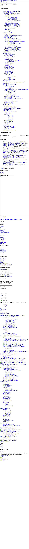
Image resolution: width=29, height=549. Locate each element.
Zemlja (6, 123)
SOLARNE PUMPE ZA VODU (10, 84)
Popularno (2, 231)
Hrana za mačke (11, 42)
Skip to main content (12, 0)
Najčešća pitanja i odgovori (6, 264)
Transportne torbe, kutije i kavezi (12, 49)
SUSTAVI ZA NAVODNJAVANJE (10, 101)
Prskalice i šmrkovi (9, 103)
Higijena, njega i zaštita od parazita (12, 40)
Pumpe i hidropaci (9, 72)
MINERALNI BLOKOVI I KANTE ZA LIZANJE (16, 89)
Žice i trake (7, 29)
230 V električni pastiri (13, 18)
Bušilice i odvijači (9, 59)
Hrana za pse (11, 44)
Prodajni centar (3, 258)
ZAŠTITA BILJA (6, 125)
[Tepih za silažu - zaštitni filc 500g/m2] (11, 144)
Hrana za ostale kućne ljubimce (14, 43)
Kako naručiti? (3, 238)
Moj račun (2, 248)
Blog (1, 227)
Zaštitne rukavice (9, 122)
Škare (9, 77)
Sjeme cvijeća (11, 115)
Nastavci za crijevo (9, 102)
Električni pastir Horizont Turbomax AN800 (19, 148)
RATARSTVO (6, 83)
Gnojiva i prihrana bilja (10, 127)
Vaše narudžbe (3, 251)
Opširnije (4, 455)
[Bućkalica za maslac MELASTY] (10, 151)
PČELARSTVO (6, 80)
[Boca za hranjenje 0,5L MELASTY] (11, 160)
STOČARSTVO (6, 85)
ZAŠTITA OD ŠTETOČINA (9, 129)
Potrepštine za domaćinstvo (11, 107)
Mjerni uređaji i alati (9, 67)
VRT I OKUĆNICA (7, 110)
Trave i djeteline (8, 120)
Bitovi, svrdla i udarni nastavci (14, 60)
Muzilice (10, 92)
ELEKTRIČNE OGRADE (8, 12)
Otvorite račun (3, 451)
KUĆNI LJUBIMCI (7, 37)
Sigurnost (2, 241)
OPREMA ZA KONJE (10, 95)
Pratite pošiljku (3, 250)
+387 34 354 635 (5, 275)
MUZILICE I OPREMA (10, 90)
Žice (9, 31)
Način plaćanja (3, 239)
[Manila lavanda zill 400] (8, 150)
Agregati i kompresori (10, 54)
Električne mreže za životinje (11, 14)
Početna (2, 168)
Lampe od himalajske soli (10, 36)
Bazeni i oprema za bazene (11, 105)
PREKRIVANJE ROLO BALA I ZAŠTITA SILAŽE (14, 82)
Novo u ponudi (3, 229)
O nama (1, 226)
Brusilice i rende (8, 58)
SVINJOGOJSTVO (9, 99)
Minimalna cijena (3, 135)
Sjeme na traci (11, 116)
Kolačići (2, 243)
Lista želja (2, 252)
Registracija (2, 237)
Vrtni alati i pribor (9, 121)
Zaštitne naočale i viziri (10, 79)
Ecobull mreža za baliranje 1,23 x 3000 (11, 219)
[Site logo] (3, 1)
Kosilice (7, 65)
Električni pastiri (8, 16)
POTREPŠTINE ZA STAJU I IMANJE (14, 98)
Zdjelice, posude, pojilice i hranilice (13, 50)
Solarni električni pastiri (13, 22)
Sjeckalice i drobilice (9, 73)
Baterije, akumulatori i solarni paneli (13, 13)
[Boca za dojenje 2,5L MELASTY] (11, 162)
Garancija (2, 260)
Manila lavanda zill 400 (19, 150)
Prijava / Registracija (4, 441)
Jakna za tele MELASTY (20, 157)
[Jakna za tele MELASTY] (9, 157)
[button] (3, 216)
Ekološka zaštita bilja (9, 126)
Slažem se (10, 455)
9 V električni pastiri (12, 19)
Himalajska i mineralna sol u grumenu (13, 35)
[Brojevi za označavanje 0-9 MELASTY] (12, 155)
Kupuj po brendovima (4, 232)
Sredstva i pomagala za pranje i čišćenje (13, 108)
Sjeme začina (11, 119)
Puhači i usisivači (9, 71)
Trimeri (9, 78)
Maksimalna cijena (24, 135)
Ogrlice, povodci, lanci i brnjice (12, 48)
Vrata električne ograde (10, 28)
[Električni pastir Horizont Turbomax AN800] (6, 148)
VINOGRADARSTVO (8, 109)
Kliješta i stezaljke (9, 64)
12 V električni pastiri (12, 17)
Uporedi (2, 254)
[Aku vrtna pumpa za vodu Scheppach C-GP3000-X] (14, 142)
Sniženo (1, 230)
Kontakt (1, 262)
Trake (9, 30)
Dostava (2, 261)
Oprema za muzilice (12, 93)
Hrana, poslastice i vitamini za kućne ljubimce (15, 41)
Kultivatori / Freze (9, 66)
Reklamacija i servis (4, 263)
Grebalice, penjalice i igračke (11, 38)
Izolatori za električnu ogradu (11, 23)
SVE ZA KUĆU (6, 104)
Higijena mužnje (11, 91)
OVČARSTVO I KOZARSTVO (12, 96)
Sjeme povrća (11, 117)
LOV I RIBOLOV (7, 52)
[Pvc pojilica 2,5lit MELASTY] (10, 164)
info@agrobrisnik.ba (7, 276)
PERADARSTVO (9, 97)
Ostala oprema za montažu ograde (12, 25)
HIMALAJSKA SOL (7, 32)
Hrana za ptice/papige (12, 46)
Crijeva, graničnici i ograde (11, 111)
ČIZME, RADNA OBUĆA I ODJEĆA (11, 11)
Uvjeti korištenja (3, 242)
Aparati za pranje (9, 55)
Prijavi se (2, 249)
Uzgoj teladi (10, 88)
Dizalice (7, 62)
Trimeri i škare (8, 74)
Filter (14, 136)
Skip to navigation (4, 0)
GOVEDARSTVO (9, 86)
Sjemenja (7, 114)
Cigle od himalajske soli (10, 34)
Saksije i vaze (8, 113)
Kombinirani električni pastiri (14, 20)
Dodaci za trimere (12, 76)
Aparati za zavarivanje (10, 56)
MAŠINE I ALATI (7, 53)
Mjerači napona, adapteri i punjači (12, 24)
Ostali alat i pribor (9, 68)
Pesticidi (7, 128)
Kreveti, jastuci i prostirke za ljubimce (13, 47)
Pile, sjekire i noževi (9, 70)
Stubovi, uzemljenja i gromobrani (12, 26)
